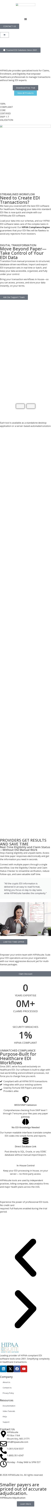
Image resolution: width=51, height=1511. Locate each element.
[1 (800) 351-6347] (3, 1457)
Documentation (9, 1406)
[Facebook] (17, 1368)
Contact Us (7, 1387)
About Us (6, 1382)
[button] (25, 1258)
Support (6, 1422)
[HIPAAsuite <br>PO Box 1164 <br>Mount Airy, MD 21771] (3, 1434)
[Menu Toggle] (25, 19)
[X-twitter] (10, 1368)
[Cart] (4, 35)
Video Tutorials (9, 1411)
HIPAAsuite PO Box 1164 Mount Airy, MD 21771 (18, 1435)
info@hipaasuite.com (17, 1441)
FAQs (5, 1416)
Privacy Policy (8, 1393)
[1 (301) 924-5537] (3, 1450)
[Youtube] (23, 1368)
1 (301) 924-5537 (15, 1448)
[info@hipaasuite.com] (3, 1443)
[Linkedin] (3, 1368)
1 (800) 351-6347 (15, 1455)
